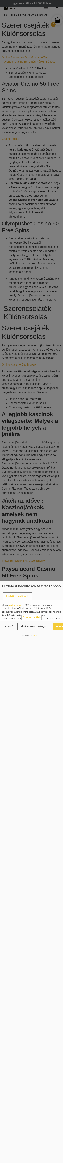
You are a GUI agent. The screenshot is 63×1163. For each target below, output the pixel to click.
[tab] (17, 596)
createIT (36, 636)
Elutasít (9, 626)
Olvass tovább (32, 617)
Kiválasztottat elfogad (33, 626)
